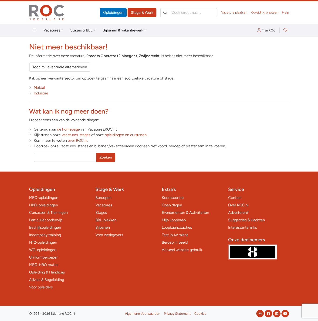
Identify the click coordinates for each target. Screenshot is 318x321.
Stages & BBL (81, 30)
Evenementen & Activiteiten (185, 212)
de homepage (68, 129)
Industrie (41, 93)
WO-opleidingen (42, 250)
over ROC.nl (77, 140)
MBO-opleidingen (43, 197)
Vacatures (52, 30)
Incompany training (45, 235)
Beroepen (103, 197)
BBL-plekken (105, 220)
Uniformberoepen (43, 257)
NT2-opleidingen (43, 242)
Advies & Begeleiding (46, 279)
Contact (235, 197)
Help (285, 12)
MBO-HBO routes (43, 264)
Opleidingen (113, 12)
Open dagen (172, 205)
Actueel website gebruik (182, 250)
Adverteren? (238, 212)
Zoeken (105, 157)
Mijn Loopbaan (174, 220)
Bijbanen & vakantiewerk (123, 30)
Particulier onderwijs (45, 220)
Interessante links (242, 227)
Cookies (200, 314)
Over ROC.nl (238, 205)
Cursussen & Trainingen (48, 212)
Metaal (39, 87)
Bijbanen (102, 227)
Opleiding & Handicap (47, 272)
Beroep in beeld (175, 242)
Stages (101, 212)
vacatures (70, 135)
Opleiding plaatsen (264, 12)
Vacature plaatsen (234, 12)
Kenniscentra (173, 197)
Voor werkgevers (109, 235)
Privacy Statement (177, 314)
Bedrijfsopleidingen (45, 227)
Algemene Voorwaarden (142, 314)
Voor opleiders (41, 287)
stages (85, 135)
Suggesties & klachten (246, 220)
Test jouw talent (175, 235)
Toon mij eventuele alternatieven (59, 67)
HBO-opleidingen (43, 205)
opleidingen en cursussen (126, 135)
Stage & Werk (142, 12)
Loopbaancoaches (177, 227)
